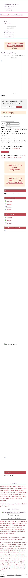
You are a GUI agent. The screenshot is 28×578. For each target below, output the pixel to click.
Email (3, 125)
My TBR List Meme (9, 33)
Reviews (6, 31)
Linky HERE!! (14, 169)
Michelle (19, 55)
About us (7, 23)
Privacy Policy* (16, 148)
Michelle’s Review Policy (11, 4)
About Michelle (11, 26)
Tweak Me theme (10, 575)
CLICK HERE (16, 129)
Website (3, 127)
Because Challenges (10, 37)
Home (5, 21)
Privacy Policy (8, 8)
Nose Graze (18, 575)
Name (3, 123)
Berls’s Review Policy (10, 6)
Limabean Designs (9, 35)
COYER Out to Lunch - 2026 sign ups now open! (15, 45)
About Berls (10, 28)
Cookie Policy (8, 10)
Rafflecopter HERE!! (14, 183)
